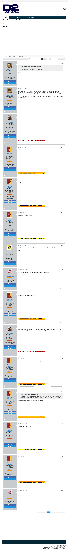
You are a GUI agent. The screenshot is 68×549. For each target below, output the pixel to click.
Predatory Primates (9, 154)
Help (43, 542)
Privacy (56, 542)
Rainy (9, 251)
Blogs (11, 17)
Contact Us (49, 542)
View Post (42, 66)
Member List (14, 19)
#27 (62, 391)
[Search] (64, 9)
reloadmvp (10, 69)
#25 (62, 327)
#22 (62, 245)
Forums (5, 17)
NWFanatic (10, 122)
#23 (62, 269)
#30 (62, 490)
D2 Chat (31, 17)
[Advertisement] (34, 40)
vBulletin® (58, 546)
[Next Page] (56, 59)
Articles (18, 17)
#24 (62, 293)
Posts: (8, 78)
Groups (24, 17)
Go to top (62, 542)
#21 (62, 212)
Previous (40, 512)
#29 (62, 456)
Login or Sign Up (60, 1)
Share (10, 81)
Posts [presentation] (5, 56)
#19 (62, 147)
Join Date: (7, 77)
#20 (62, 180)
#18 (62, 116)
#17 (62, 89)
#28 (62, 423)
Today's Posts (6, 19)
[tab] (5, 56)
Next (62, 512)
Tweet (10, 83)
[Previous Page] (52, 59)
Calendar (21, 19)
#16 (62, 63)
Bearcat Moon (10, 276)
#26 (62, 358)
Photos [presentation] (21, 56)
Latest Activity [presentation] (13, 56)
